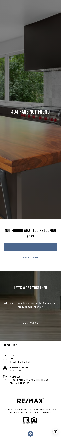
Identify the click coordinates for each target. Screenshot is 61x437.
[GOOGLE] (30, 434)
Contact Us (30, 323)
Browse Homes (30, 257)
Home (30, 246)
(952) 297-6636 (17, 370)
